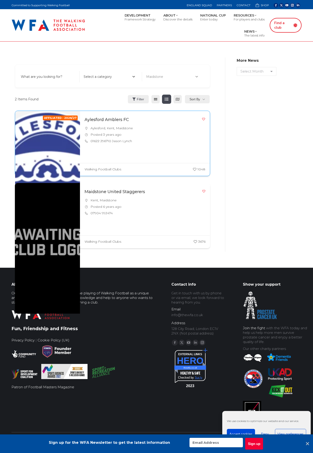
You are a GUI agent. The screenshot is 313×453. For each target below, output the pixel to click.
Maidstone (124, 128)
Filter (140, 99)
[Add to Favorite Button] (203, 119)
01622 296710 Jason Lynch (111, 141)
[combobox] (109, 76)
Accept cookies (241, 434)
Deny (265, 434)
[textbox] (98, 76)
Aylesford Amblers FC (107, 119)
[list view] (166, 99)
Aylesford (98, 128)
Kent (110, 128)
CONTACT (243, 5)
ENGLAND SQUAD (199, 5)
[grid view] (155, 99)
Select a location (159, 77)
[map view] (177, 99)
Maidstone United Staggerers (115, 191)
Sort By (194, 99)
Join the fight (254, 328)
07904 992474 (102, 213)
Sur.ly (198, 377)
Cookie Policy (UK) (53, 340)
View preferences (290, 434)
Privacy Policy (23, 340)
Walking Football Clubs (103, 169)
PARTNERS (224, 5)
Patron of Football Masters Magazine (42, 387)
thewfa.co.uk (190, 367)
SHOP (265, 5)
